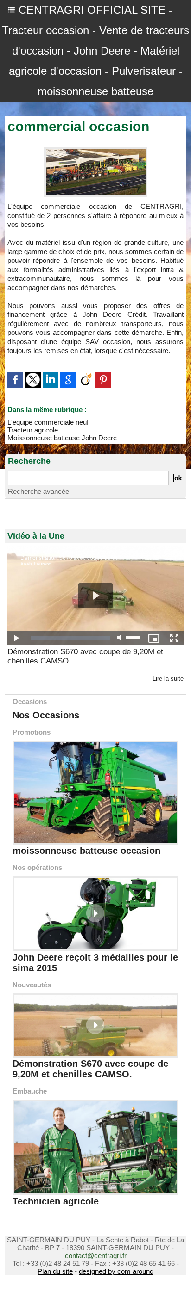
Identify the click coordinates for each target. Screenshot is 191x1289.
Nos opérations (37, 867)
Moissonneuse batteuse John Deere (62, 438)
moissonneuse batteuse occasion (86, 850)
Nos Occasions (46, 715)
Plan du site (55, 1271)
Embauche (30, 1091)
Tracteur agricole (32, 430)
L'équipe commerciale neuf (48, 422)
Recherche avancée (38, 491)
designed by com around (116, 1271)
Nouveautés (32, 985)
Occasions (30, 701)
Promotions (32, 732)
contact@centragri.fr (96, 1255)
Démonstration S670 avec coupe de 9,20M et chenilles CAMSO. (85, 656)
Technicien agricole (56, 1201)
